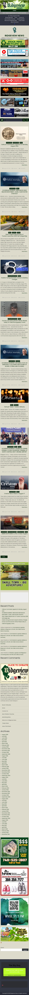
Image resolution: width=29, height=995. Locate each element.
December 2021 (6, 834)
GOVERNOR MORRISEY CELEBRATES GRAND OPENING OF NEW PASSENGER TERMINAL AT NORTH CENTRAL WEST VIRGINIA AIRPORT (14, 450)
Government (16, 142)
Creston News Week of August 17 (14, 493)
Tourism (14, 232)
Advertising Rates (20, 19)
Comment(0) (22, 168)
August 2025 (5, 756)
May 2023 (4, 804)
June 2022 (4, 823)
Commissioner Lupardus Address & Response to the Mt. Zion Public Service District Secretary (13, 629)
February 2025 (5, 766)
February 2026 (5, 745)
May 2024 (4, 782)
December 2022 (6, 813)
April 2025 (4, 763)
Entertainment (21, 532)
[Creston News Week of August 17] (14, 483)
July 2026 (4, 736)
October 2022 (5, 816)
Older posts (5, 557)
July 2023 (4, 800)
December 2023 (6, 791)
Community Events (12, 532)
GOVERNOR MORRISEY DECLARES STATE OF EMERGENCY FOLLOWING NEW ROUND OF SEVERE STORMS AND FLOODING (14, 364)
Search (2, 947)
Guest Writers (12, 491)
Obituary (16, 405)
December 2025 (6, 748)
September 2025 (6, 754)
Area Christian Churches (10, 19)
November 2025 (6, 750)
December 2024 (6, 770)
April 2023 (4, 806)
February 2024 (5, 788)
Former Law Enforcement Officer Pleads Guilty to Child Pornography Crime (14, 321)
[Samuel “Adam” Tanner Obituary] (14, 396)
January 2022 (5, 832)
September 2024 (6, 775)
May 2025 (4, 761)
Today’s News (22, 20)
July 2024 (4, 779)
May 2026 (4, 740)
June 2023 (4, 802)
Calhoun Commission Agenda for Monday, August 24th (14, 145)
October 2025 (5, 752)
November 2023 (6, 793)
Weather (18, 361)
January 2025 (5, 768)
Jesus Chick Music (15, 22)
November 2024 (6, 772)
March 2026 (5, 743)
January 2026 (5, 747)
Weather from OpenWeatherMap (14, 975)
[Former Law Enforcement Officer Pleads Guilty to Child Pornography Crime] (14, 309)
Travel (18, 232)
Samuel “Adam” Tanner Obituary (14, 407)
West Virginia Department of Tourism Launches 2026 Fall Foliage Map (14, 235)
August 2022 (5, 820)
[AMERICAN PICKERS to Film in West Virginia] (14, 522)
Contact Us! (21, 17)
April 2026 (4, 741)
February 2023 (5, 809)
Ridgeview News (14, 35)
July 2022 (4, 822)
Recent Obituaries (9, 17)
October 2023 (5, 795)
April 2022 (4, 827)
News (21, 142)
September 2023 (6, 797)
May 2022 (4, 825)
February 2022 (5, 831)
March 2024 (5, 786)
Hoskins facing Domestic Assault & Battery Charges (14, 278)
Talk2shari (15, 168)
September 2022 (6, 818)
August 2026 (5, 734)
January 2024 (5, 790)
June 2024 (4, 781)
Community (9, 142)
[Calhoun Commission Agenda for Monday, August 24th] (14, 133)
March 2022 (5, 829)
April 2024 (4, 784)
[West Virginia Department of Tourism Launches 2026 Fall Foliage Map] (14, 223)
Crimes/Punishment (12, 276)
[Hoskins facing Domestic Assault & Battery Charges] (14, 267)
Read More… (25, 165)
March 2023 (5, 807)
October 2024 (5, 773)
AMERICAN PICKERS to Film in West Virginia (15, 534)
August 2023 (5, 798)
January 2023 (5, 811)
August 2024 (5, 777)
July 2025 (4, 757)
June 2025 (4, 759)
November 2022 (6, 814)
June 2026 (4, 738)
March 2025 (5, 765)
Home (16, 17)
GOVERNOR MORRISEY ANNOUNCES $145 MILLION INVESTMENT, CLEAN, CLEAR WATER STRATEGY (14, 191)
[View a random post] (27, 120)
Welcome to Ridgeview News (11, 20)
